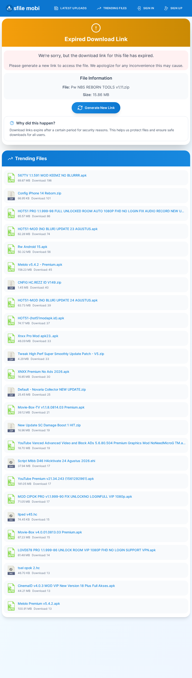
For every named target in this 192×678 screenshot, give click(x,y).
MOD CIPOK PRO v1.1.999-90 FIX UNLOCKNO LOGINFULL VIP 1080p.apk (75, 496)
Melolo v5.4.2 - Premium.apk (40, 264)
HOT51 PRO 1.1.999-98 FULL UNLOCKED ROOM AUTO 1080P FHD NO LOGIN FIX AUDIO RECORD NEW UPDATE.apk (101, 211)
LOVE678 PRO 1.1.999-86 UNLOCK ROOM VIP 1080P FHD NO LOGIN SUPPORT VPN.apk (87, 550)
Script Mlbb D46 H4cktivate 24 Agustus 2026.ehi (56, 461)
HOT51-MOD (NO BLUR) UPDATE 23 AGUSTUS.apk (58, 229)
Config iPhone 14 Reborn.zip (39, 193)
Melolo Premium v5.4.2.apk (39, 603)
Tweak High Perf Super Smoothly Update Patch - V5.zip (61, 354)
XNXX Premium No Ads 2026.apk (43, 372)
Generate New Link (100, 108)
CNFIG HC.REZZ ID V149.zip (39, 282)
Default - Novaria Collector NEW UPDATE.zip (52, 389)
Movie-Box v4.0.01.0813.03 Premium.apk (50, 532)
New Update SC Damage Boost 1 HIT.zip (49, 425)
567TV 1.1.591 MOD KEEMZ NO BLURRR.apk (52, 175)
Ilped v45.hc (27, 514)
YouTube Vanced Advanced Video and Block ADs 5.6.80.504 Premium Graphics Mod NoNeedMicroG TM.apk (101, 443)
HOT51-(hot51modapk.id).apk (41, 318)
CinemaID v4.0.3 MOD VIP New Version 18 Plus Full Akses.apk (66, 586)
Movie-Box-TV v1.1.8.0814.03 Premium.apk (51, 407)
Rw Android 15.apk (32, 247)
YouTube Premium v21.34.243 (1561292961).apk (56, 479)
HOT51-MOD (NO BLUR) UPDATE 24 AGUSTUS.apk (58, 300)
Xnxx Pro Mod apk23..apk (38, 336)
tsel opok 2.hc (29, 568)
